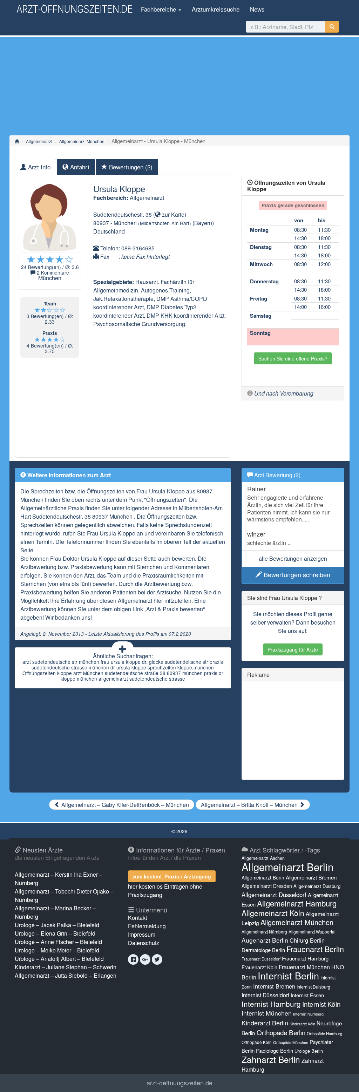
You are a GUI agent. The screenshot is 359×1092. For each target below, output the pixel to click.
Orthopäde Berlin (281, 1032)
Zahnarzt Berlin (271, 1059)
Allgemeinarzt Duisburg (316, 886)
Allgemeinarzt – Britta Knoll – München (250, 805)
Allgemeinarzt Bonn (263, 877)
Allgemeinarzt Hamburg (297, 903)
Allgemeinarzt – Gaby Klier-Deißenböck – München (124, 805)
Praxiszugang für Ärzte (292, 649)
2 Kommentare (53, 272)
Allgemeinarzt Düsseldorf (274, 894)
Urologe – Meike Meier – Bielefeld (57, 950)
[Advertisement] (179, 86)
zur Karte (172, 214)
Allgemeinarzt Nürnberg (264, 932)
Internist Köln (321, 1004)
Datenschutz (143, 943)
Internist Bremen (274, 986)
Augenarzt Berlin (265, 940)
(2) (131, 166)
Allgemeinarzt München (81, 141)
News (257, 9)
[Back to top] (342, 1079)
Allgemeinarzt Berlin (287, 866)
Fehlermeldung (147, 926)
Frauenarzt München (304, 967)
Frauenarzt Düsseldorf (261, 959)
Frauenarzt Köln (259, 967)
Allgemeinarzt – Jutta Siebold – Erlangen (65, 975)
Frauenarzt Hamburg (305, 958)
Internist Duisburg (313, 987)
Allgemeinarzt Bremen (311, 877)
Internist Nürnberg (308, 1014)
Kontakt (137, 918)
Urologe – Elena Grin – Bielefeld (55, 933)
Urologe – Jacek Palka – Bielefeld (57, 925)
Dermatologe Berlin (263, 949)
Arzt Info (38, 166)
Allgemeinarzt (39, 141)
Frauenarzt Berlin (315, 948)
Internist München (267, 1013)
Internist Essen (307, 995)
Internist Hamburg (271, 1003)
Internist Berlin (288, 975)
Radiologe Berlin (274, 1050)
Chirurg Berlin (307, 940)
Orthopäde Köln (257, 1042)
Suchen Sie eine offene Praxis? (292, 358)
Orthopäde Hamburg (324, 1033)
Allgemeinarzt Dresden (267, 885)
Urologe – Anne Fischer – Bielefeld (58, 942)
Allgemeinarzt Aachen (263, 858)
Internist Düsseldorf (265, 995)
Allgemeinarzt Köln (273, 913)
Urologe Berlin (308, 1050)
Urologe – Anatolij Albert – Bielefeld (59, 959)
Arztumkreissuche (215, 9)
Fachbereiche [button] (158, 9)
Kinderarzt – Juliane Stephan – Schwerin (65, 967)
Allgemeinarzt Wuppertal (312, 932)
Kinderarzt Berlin (265, 1022)
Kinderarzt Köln (302, 1023)
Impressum (141, 934)
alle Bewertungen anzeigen (293, 558)
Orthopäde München (290, 1042)
